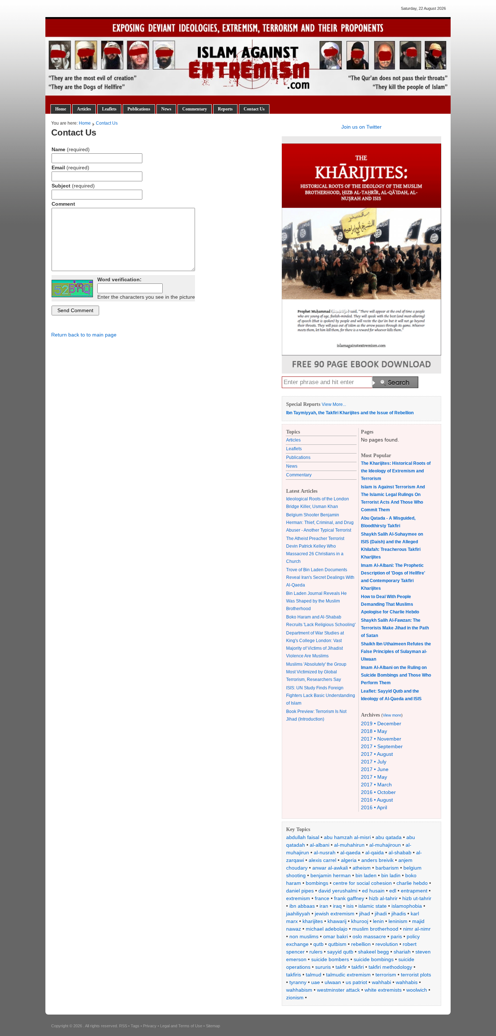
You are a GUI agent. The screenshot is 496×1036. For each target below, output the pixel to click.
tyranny (297, 982)
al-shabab (400, 852)
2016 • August (377, 800)
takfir (341, 967)
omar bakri (335, 936)
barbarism (387, 868)
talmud (313, 974)
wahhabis (407, 982)
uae (315, 982)
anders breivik (377, 860)
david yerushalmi (337, 891)
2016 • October (378, 792)
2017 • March (376, 784)
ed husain (373, 891)
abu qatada (388, 837)
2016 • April (374, 807)
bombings (317, 883)
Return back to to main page (84, 335)
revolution (386, 944)
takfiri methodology (390, 967)
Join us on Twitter (361, 127)
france (322, 898)
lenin (378, 921)
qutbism (337, 944)
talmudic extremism (348, 974)
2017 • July (373, 762)
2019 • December (381, 723)
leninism (398, 921)
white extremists (383, 990)
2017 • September (382, 746)
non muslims (303, 936)
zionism (295, 997)
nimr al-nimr (417, 929)
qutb (318, 944)
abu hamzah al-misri (347, 837)
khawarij (337, 921)
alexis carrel (322, 860)
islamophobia (406, 906)
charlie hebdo (412, 883)
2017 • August (377, 754)
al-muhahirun (349, 845)
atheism (362, 868)
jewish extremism (334, 913)
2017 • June (375, 769)
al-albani (319, 845)
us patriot (356, 982)
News (166, 109)
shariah (402, 952)
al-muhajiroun (385, 845)
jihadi (381, 913)
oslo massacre (369, 936)
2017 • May (374, 777)
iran (324, 906)
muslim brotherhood (375, 929)
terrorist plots (416, 974)
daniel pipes (300, 891)
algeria (349, 860)
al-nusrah (325, 852)
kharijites (312, 921)
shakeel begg (373, 952)
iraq (337, 906)
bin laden (366, 875)
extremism (298, 898)
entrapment (414, 891)
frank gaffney (349, 898)
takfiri (357, 967)
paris (396, 936)
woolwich (416, 990)
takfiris (293, 974)
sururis (323, 967)
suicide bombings (374, 959)
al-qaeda (350, 852)
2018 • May (374, 731)
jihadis (398, 913)
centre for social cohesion (362, 883)
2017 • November (381, 739)
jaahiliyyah (298, 913)
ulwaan (333, 982)
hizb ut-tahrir (416, 898)
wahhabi (381, 982)
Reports (225, 109)
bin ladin (391, 875)
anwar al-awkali (330, 868)
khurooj (359, 921)
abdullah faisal (302, 837)
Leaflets (109, 109)
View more (392, 715)
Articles (84, 109)
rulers (315, 952)
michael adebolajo (326, 929)
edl (392, 891)
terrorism (385, 974)
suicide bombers (330, 959)
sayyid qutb (340, 952)
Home (60, 109)
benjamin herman (330, 875)
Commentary (194, 109)
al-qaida (374, 852)
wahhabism (299, 990)
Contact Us (254, 109)
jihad (364, 913)
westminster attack (338, 990)
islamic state (372, 906)
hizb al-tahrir (383, 898)
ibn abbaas (302, 906)
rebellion (361, 944)
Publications (138, 109)
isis (350, 906)
